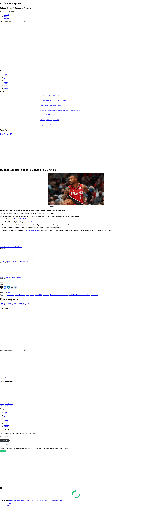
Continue (3, 451)
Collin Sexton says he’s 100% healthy (10, 277)
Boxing (6, 88)
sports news (94, 295)
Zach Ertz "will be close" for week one (51, 115)
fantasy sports (30, 295)
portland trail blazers (75, 295)
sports (11, 500)
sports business (85, 295)
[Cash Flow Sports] (50, 67)
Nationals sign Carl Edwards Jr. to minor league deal (14, 303)
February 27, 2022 (31, 222)
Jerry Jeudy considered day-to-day (49, 125)
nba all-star (46, 295)
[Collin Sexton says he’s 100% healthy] (13, 270)
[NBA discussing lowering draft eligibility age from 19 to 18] (13, 256)
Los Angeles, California (6, 404)
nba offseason (54, 295)
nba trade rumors (63, 295)
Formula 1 (6, 87)
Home (5, 74)
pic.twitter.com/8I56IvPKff (18, 219)
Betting (6, 83)
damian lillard (10, 295)
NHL (5, 80)
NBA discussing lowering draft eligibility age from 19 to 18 (16, 261)
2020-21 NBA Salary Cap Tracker (50, 95)
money (37, 295)
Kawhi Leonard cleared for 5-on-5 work (11, 247)
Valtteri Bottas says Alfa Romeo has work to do (13, 305)
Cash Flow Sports (10, 3)
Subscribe (5, 440)
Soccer (5, 85)
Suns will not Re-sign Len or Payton (50, 105)
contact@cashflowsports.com (8, 405)
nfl (40, 500)
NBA (5, 77)
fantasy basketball (20, 295)
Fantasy (6, 82)
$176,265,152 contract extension (31, 230)
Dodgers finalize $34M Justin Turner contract (53, 100)
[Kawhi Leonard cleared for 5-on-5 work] (13, 241)
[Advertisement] (76, 35)
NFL (5, 76)
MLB (5, 79)
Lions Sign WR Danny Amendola (49, 120)
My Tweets (3, 378)
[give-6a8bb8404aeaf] (1, 488)
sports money (45, 500)
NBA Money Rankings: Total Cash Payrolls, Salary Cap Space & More (60, 110)
